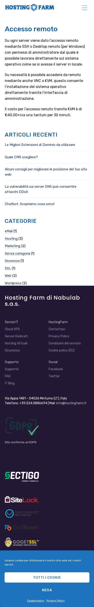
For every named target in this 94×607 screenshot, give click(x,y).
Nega (47, 590)
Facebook (56, 369)
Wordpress (13, 283)
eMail (9, 231)
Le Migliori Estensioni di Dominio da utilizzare (40, 145)
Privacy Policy (56, 600)
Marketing (12, 246)
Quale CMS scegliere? (21, 157)
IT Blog (10, 383)
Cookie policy (35, 600)
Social (53, 362)
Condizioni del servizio (65, 343)
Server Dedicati (16, 336)
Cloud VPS (12, 329)
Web (8, 276)
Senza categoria (17, 253)
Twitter (54, 376)
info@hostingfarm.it (71, 403)
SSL (8, 268)
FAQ (7, 376)
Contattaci (57, 329)
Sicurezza (12, 261)
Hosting (11, 239)
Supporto (12, 369)
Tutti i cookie (47, 577)
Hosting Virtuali (16, 343)
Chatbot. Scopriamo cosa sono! (30, 204)
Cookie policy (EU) (62, 350)
